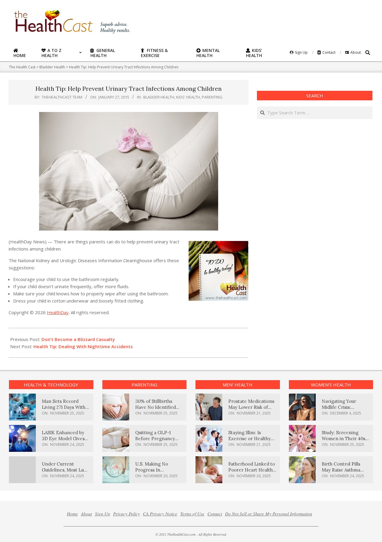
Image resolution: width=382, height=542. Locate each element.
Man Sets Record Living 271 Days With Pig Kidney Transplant (66, 407)
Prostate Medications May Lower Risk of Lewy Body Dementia (251, 407)
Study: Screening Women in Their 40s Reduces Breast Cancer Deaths (343, 441)
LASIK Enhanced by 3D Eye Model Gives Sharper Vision (63, 438)
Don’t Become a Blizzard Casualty (78, 339)
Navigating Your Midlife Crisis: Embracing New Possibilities (339, 410)
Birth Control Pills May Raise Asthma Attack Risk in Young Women (343, 473)
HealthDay (58, 312)
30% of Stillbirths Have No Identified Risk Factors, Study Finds (155, 410)
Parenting (212, 97)
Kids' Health (188, 97)
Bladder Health (158, 97)
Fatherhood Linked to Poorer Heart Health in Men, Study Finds (251, 470)
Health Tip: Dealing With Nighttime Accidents (83, 346)
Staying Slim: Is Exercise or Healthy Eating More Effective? (249, 441)
